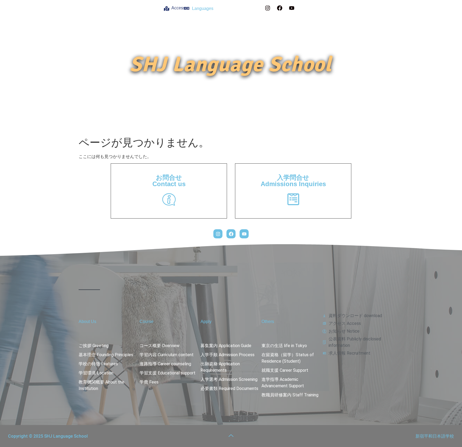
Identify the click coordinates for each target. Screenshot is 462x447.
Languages (202, 8)
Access (178, 8)
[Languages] (186, 8)
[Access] (166, 8)
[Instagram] (267, 8)
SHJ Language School (231, 64)
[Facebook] (279, 8)
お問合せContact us (169, 180)
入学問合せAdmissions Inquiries (293, 180)
